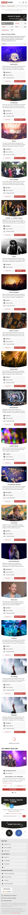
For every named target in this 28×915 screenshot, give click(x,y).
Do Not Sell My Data (15, 913)
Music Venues (10, 6)
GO (24, 816)
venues (3, 6)
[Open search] (23, 2)
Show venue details (14, 18)
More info (8, 81)
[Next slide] (24, 758)
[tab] (12, 793)
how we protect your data (15, 813)
